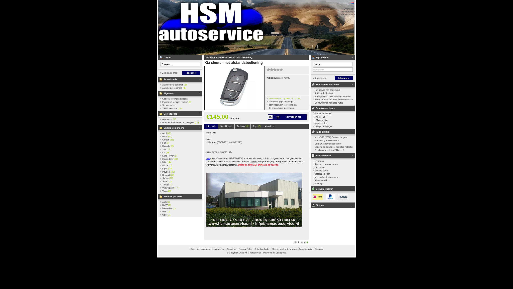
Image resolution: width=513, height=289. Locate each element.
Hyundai (168, 146)
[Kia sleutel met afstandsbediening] (234, 109)
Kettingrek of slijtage (324, 93)
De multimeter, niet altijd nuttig (329, 103)
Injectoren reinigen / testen (176, 102)
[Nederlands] (353, 2)
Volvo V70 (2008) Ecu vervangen (331, 137)
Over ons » (349, 9)
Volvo (166, 191)
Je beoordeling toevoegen (281, 108)
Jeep (166, 149)
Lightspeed (281, 252)
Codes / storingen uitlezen (175, 99)
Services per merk (173, 196)
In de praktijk (322, 132)
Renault (168, 175)
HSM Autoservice (211, 27)
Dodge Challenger (323, 126)
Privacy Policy (321, 170)
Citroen (168, 139)
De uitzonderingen (325, 108)
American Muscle (323, 113)
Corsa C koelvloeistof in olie (328, 143)
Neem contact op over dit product (285, 98)
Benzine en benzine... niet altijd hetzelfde (334, 147)
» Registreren (319, 78)
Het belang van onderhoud (327, 90)
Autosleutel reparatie (174, 88)
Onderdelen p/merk (174, 128)
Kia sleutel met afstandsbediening (234, 57)
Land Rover (169, 156)
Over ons (319, 161)
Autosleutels (170, 79)
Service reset (168, 105)
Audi (166, 133)
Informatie (211, 126)
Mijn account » (348, 14)
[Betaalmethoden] (329, 199)
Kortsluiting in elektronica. (327, 140)
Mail (208, 158)
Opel (167, 168)
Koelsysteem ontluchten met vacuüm (332, 96)
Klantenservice (323, 155)
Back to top (299, 242)
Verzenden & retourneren (327, 177)
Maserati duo (321, 123)
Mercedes (170, 159)
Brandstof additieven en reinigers (180, 122)
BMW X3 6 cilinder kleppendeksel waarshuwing (334, 99)
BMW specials (321, 120)
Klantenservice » (346, 11)
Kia (165, 152)
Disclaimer (320, 167)
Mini (166, 162)
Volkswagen (170, 188)
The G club (320, 117)
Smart (167, 181)
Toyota (167, 184)
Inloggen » (343, 78)
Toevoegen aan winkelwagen (294, 118)
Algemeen (169, 93)
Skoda (167, 178)
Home (209, 57)
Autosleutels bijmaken (174, 84)
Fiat (165, 143)
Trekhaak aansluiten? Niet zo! (329, 150)
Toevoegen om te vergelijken (283, 105)
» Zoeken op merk (169, 73)
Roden (253, 161)
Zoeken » (191, 73)
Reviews (242, 126)
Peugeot (168, 172)
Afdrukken (270, 126)
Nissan (167, 165)
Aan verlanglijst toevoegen (281, 101)
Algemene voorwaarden (326, 164)
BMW (167, 136)
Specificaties (226, 126)
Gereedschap (171, 114)
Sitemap (318, 183)
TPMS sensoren (172, 108)
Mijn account (322, 57)
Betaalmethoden (322, 174)
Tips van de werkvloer (327, 84)
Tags (257, 126)
